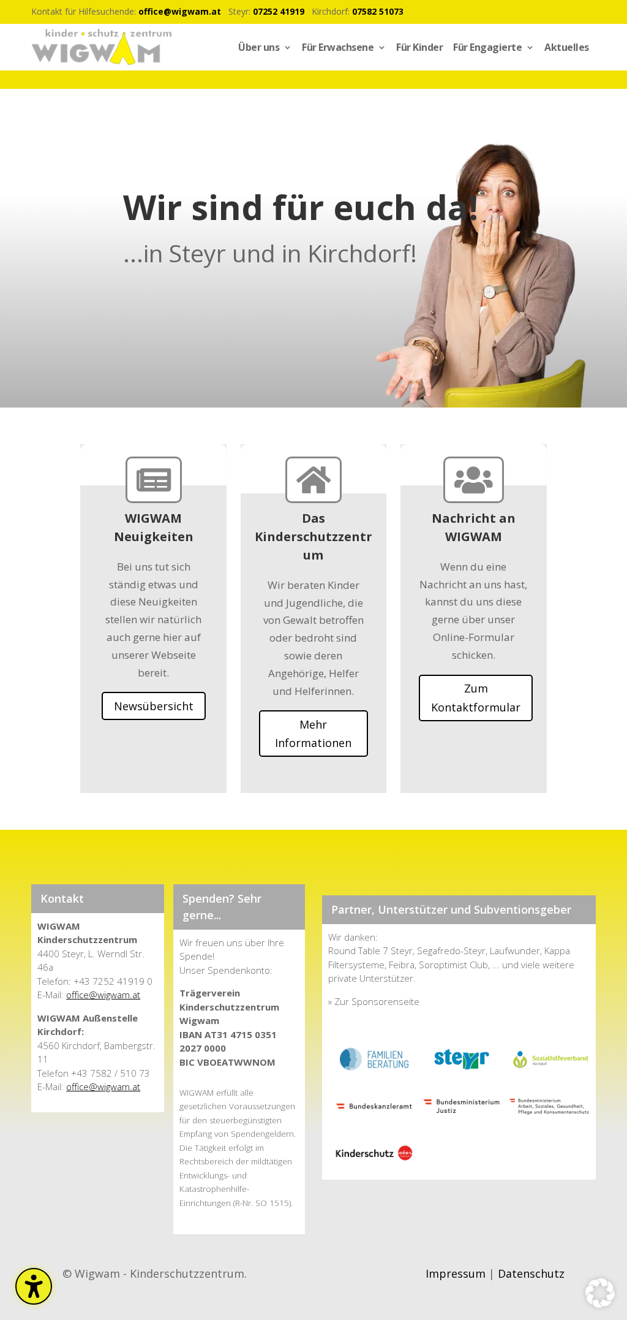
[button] (600, 1293)
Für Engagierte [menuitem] (487, 47)
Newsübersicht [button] (153, 706)
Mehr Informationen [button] (313, 734)
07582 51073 (378, 11)
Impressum (456, 1273)
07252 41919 (278, 11)
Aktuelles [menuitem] (566, 47)
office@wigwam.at (179, 11)
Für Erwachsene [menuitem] (338, 47)
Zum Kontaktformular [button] (475, 698)
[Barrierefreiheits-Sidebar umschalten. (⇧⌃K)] (33, 1286)
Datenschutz (531, 1273)
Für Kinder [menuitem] (419, 47)
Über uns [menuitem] (258, 47)
